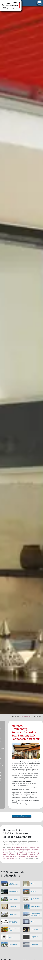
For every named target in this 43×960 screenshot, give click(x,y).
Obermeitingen (27, 851)
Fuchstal (22, 849)
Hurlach (12, 851)
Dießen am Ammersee (18, 856)
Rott (19, 853)
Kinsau (20, 851)
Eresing (12, 849)
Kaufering (30, 854)
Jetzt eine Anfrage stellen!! (21, 816)
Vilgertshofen (14, 854)
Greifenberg (35, 849)
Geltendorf (28, 849)
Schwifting (31, 853)
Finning (17, 849)
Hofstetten (6, 851)
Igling (16, 851)
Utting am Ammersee (12, 858)
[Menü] (39, 2)
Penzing (34, 851)
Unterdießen (6, 854)
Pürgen (10, 853)
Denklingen (32, 847)
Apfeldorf (25, 847)
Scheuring (24, 853)
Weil (20, 854)
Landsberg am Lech (17, 847)
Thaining (36, 853)
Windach (24, 854)
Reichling (15, 853)
